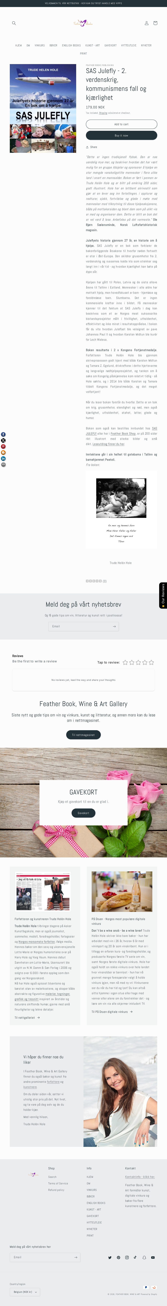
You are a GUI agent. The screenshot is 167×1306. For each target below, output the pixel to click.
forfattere (53, 1082)
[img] (94, 581)
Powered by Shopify (149, 1294)
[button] (14, 23)
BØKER (91, 1196)
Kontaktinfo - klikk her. (140, 1177)
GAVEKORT (93, 1216)
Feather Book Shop (123, 433)
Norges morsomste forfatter (37, 942)
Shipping (103, 112)
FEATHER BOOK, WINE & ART (128, 1294)
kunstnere (30, 1087)
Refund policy (56, 1190)
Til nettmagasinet (83, 735)
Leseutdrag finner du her (108, 444)
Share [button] (93, 147)
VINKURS (92, 1190)
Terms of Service (58, 1183)
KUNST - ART (94, 1209)
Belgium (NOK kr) (23, 1292)
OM (88, 1183)
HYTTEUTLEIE (94, 1222)
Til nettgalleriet (25, 1018)
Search (52, 1177)
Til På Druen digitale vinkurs (110, 1012)
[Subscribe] (114, 626)
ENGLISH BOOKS (96, 1203)
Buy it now (121, 135)
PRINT (90, 1235)
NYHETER (92, 1229)
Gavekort (83, 813)
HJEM (90, 1177)
